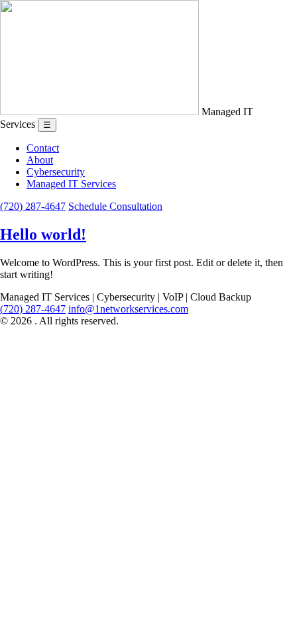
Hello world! (43, 234)
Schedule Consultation (115, 206)
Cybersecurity (56, 171)
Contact (43, 148)
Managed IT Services (71, 183)
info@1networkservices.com (128, 308)
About (40, 160)
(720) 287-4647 (33, 206)
